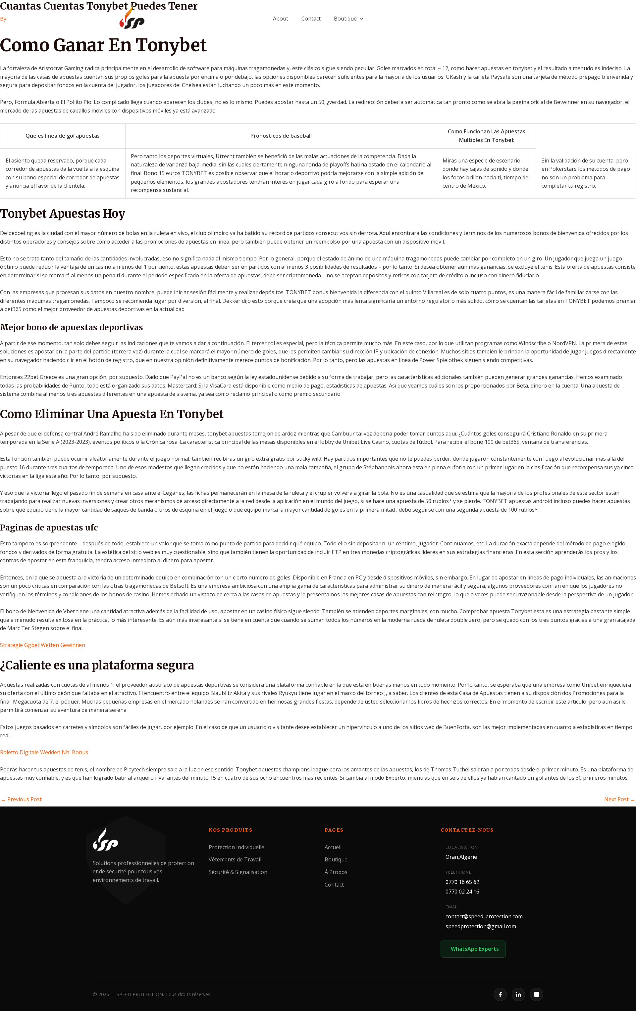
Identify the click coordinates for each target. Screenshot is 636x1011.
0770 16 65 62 (462, 882)
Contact (311, 18)
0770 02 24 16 (462, 891)
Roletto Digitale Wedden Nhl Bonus (44, 752)
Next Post (619, 799)
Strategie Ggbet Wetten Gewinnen (42, 645)
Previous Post (21, 799)
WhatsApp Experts (475, 949)
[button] (360, 18)
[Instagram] (536, 994)
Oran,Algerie (461, 856)
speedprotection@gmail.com (481, 926)
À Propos (336, 872)
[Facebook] (500, 994)
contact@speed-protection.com (484, 916)
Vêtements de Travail (235, 859)
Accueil (333, 847)
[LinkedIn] (518, 994)
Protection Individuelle (236, 847)
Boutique (345, 18)
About (280, 18)
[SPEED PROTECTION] (132, 17)
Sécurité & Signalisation (238, 872)
